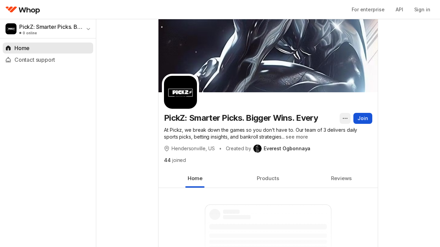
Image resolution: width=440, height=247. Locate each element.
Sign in (422, 9)
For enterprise (368, 9)
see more (297, 137)
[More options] (345, 118)
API (399, 9)
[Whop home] (23, 9)
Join (363, 118)
